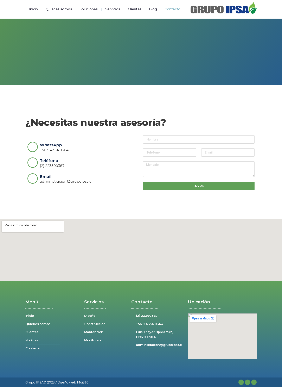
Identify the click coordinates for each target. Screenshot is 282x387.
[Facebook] (241, 382)
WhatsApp (51, 145)
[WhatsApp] (32, 147)
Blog (153, 9)
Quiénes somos (59, 9)
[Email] (32, 178)
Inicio (33, 9)
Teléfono (49, 160)
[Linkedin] (254, 382)
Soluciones (88, 9)
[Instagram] (247, 382)
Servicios (112, 9)
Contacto (172, 9)
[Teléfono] (32, 162)
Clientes (134, 9)
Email (45, 176)
